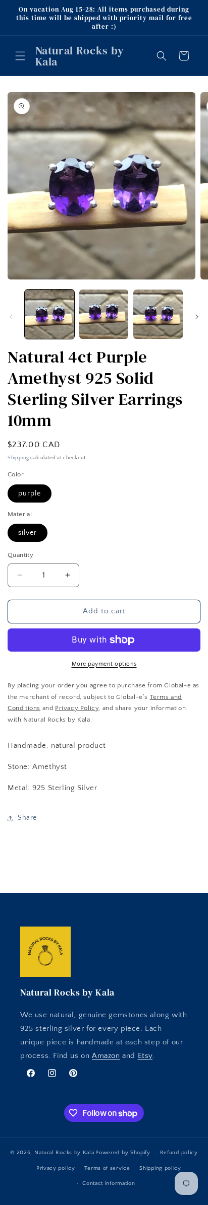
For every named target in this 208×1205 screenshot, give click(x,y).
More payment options (104, 664)
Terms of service (107, 1168)
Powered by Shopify (122, 1153)
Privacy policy (55, 1168)
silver (27, 533)
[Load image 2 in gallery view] (104, 314)
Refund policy (179, 1153)
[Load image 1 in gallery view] (49, 314)
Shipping (18, 458)
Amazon (106, 1055)
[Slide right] (197, 317)
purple (29, 493)
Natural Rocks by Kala (64, 1153)
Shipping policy (160, 1168)
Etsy (145, 1055)
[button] (20, 56)
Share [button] (27, 818)
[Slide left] (11, 317)
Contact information (108, 1183)
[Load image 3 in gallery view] (158, 314)
